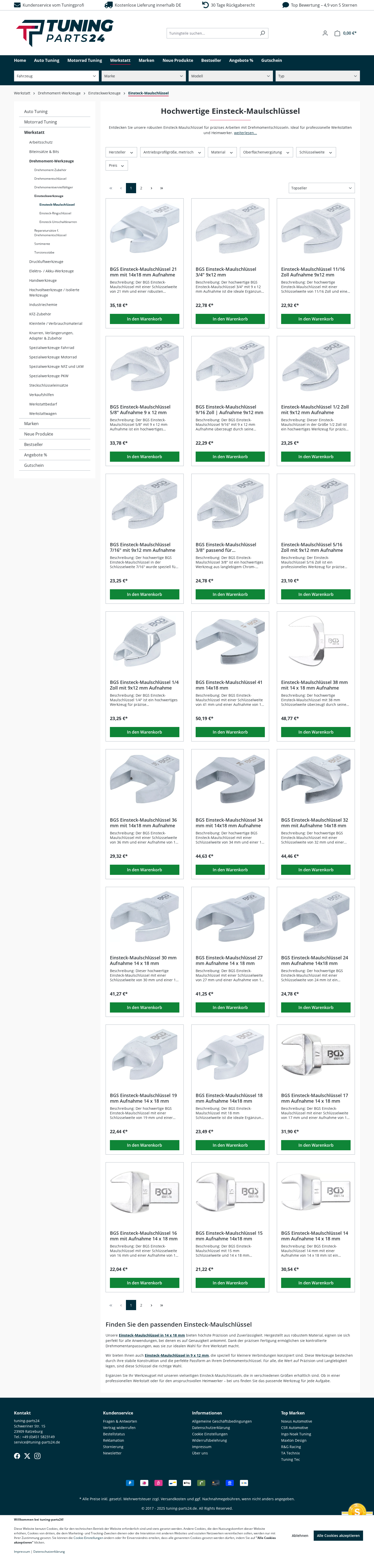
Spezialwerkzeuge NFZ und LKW (56, 366)
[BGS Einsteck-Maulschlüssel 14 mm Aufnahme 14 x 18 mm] (316, 1192)
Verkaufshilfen (41, 394)
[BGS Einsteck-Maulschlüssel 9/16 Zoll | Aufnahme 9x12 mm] (230, 365)
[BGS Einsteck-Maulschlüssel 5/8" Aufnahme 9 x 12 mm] (144, 365)
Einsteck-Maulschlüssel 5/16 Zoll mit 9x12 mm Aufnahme (312, 547)
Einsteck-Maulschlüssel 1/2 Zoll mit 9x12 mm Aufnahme (315, 409)
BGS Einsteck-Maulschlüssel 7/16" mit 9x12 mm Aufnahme (142, 547)
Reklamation (113, 1440)
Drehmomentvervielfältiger (53, 187)
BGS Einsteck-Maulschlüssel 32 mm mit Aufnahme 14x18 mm (314, 822)
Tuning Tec (290, 1459)
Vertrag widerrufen (119, 1427)
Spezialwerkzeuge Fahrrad (51, 347)
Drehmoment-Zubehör (50, 170)
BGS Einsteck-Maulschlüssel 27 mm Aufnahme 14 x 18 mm (229, 960)
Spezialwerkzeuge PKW (48, 375)
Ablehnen (300, 1535)
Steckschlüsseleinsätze (48, 385)
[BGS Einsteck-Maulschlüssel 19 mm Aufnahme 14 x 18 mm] (144, 1054)
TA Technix (290, 1453)
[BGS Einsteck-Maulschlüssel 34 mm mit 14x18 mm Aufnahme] (230, 778)
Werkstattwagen (43, 413)
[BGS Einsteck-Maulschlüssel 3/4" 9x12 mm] (230, 228)
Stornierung (113, 1446)
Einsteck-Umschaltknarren (58, 222)
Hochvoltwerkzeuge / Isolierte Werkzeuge (54, 292)
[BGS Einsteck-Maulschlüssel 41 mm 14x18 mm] (230, 641)
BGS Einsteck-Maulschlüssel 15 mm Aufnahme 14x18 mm (229, 1235)
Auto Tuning (36, 111)
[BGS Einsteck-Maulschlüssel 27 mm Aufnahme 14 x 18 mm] (230, 916)
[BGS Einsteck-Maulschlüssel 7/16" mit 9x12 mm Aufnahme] (144, 503)
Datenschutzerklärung (211, 1427)
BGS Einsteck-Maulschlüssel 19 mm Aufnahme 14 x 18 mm (143, 1098)
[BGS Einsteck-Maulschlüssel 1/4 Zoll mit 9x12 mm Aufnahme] (144, 641)
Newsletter (112, 1453)
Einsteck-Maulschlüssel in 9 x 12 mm (177, 1355)
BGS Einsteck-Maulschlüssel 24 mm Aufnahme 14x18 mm (314, 960)
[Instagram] (37, 1456)
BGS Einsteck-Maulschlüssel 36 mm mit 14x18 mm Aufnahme (143, 822)
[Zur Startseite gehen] (65, 33)
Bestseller (33, 444)
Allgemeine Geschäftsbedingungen (222, 1421)
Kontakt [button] (22, 1413)
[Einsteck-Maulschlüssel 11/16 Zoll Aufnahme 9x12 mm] (316, 228)
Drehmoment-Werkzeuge (51, 161)
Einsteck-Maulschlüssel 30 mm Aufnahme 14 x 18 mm (143, 960)
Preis (113, 165)
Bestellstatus (114, 1434)
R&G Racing (291, 1446)
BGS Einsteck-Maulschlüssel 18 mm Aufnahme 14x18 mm (229, 1098)
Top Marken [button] (293, 1413)
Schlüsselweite (312, 152)
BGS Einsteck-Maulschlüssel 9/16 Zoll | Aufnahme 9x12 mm (229, 409)
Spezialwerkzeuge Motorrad (53, 357)
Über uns (200, 1453)
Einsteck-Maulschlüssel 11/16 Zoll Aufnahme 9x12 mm (313, 271)
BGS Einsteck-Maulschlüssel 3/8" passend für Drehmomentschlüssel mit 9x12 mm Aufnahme (230, 547)
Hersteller (118, 152)
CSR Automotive (294, 1427)
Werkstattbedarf (43, 404)
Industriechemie (43, 304)
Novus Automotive (296, 1421)
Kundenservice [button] (118, 1413)
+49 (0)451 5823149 (38, 1436)
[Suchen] (262, 33)
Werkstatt (34, 132)
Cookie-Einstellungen (88, 1538)
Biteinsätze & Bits (44, 151)
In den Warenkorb (144, 319)
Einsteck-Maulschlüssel (57, 204)
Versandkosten (173, 1498)
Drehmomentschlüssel (50, 178)
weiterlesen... (245, 132)
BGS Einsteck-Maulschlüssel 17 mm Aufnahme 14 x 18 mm (314, 1098)
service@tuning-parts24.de (37, 1442)
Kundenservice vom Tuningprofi (52, 5)
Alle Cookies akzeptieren (338, 1535)
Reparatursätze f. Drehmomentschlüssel (50, 232)
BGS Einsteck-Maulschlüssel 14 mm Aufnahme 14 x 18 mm (314, 1235)
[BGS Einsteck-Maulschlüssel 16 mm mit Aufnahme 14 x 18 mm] (144, 1192)
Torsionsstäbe (44, 252)
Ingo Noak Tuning (296, 1434)
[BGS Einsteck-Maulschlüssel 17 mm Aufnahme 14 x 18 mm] (316, 1054)
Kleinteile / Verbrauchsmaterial (55, 323)
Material (218, 152)
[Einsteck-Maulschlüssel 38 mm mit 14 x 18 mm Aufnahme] (316, 641)
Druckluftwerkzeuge (46, 261)
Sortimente (42, 244)
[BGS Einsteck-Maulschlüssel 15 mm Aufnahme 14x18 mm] (230, 1192)
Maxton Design (294, 1440)
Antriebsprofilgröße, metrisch (169, 152)
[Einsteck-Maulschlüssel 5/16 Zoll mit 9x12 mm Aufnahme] (316, 503)
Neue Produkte (38, 434)
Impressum (201, 1446)
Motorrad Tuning (40, 122)
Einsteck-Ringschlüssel (55, 213)
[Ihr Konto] (325, 33)
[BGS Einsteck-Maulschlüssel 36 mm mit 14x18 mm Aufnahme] (144, 778)
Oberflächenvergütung (263, 152)
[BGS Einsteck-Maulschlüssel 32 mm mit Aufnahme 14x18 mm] (316, 778)
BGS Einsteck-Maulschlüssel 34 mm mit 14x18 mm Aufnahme (229, 822)
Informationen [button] (207, 1413)
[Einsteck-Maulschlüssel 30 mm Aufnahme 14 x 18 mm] (144, 916)
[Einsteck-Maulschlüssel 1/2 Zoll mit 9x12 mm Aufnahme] (316, 365)
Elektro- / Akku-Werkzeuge (51, 271)
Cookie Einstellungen (210, 1434)
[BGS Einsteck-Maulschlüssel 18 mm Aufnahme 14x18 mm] (230, 1054)
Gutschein (34, 465)
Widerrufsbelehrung (209, 1440)
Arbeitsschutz (41, 142)
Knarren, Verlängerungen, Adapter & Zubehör (51, 335)
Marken (31, 423)
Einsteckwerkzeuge (48, 196)
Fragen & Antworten (120, 1421)
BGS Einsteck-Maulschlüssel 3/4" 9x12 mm (226, 271)
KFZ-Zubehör (40, 314)
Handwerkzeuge (43, 280)
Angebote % (35, 455)
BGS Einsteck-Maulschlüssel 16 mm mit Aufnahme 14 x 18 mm (144, 1235)
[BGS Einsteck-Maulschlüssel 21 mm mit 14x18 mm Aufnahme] (144, 228)
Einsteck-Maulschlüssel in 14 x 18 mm (152, 1335)
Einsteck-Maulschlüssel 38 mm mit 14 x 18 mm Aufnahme (314, 685)
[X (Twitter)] (27, 1456)
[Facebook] (17, 1456)
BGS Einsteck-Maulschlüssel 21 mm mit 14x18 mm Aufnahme (143, 271)
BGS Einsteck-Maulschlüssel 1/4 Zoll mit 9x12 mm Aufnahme (144, 685)
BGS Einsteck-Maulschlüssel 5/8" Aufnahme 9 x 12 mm (140, 409)
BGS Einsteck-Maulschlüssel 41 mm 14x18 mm (229, 685)
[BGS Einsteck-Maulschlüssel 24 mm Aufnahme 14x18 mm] (316, 916)
